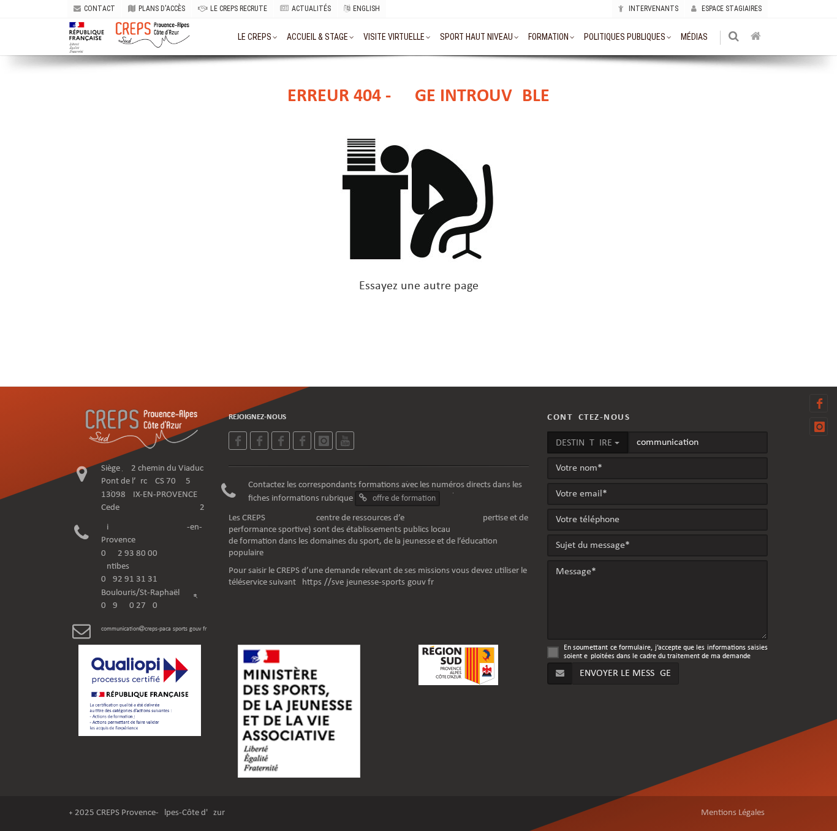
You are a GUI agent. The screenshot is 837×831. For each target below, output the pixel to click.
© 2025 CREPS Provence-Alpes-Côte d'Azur (147, 813)
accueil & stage (317, 37)
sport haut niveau (476, 37)
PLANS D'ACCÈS (161, 8)
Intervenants (652, 8)
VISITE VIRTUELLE (394, 37)
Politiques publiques (624, 37)
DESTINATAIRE (585, 443)
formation (548, 37)
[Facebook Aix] (259, 440)
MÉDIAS (694, 37)
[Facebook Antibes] (280, 440)
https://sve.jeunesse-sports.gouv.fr (368, 582)
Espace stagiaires (731, 8)
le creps (254, 37)
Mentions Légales (733, 813)
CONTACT (99, 8)
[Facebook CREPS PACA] (818, 403)
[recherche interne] (735, 38)
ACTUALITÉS (311, 8)
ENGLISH (366, 8)
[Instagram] (818, 426)
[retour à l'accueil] (757, 38)
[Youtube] (345, 440)
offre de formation (403, 498)
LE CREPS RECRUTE (238, 8)
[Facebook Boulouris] (302, 440)
